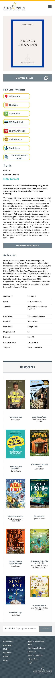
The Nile (13, 104)
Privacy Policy (33, 659)
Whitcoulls (14, 96)
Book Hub (18, 122)
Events (6, 657)
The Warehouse (17, 130)
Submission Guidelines (36, 648)
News (5, 660)
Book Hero (14, 148)
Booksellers (7, 645)
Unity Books (15, 139)
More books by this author (27, 245)
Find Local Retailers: (14, 89)
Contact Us (32, 652)
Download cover (24, 77)
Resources (7, 653)
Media (5, 649)
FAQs (30, 663)
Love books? (10, 629)
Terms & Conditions (35, 655)
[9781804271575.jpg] (27, 43)
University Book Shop (19, 157)
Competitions (8, 642)
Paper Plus (14, 113)
